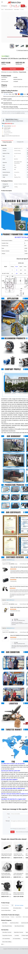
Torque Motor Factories (7, 935)
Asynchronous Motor (14, 922)
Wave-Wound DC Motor (19, 926)
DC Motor (22, 9)
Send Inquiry (13, 68)
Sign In (3, 135)
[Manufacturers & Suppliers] (14, 2)
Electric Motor (16, 9)
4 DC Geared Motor (6, 938)
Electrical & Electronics (9, 9)
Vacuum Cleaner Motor (6, 910)
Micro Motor (4, 922)
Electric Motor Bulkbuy (6, 941)
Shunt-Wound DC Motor (7, 926)
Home (2, 9)
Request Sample (22, 72)
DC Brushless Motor (17, 908)
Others (14, 910)
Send (12, 831)
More (2, 944)
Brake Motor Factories (18, 932)
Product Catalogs (19, 905)
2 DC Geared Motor (16, 938)
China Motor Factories (6, 932)
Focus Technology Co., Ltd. (16, 948)
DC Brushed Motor (5, 908)
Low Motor (17, 935)
